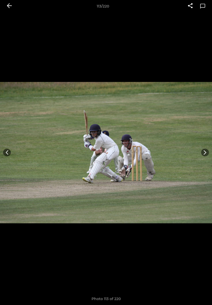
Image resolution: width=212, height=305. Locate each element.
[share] (190, 6)
